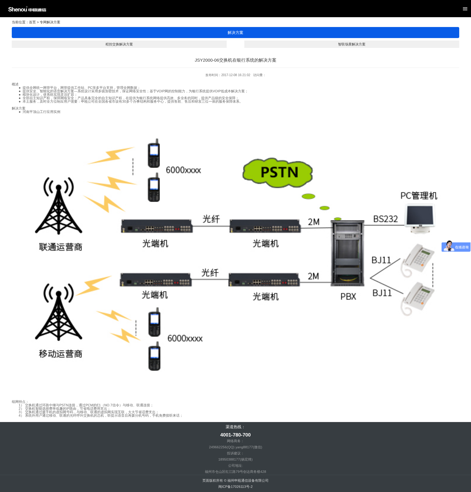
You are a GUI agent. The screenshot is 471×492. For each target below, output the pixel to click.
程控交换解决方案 (119, 44)
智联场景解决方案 (352, 44)
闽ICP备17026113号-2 (235, 487)
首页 (32, 22)
